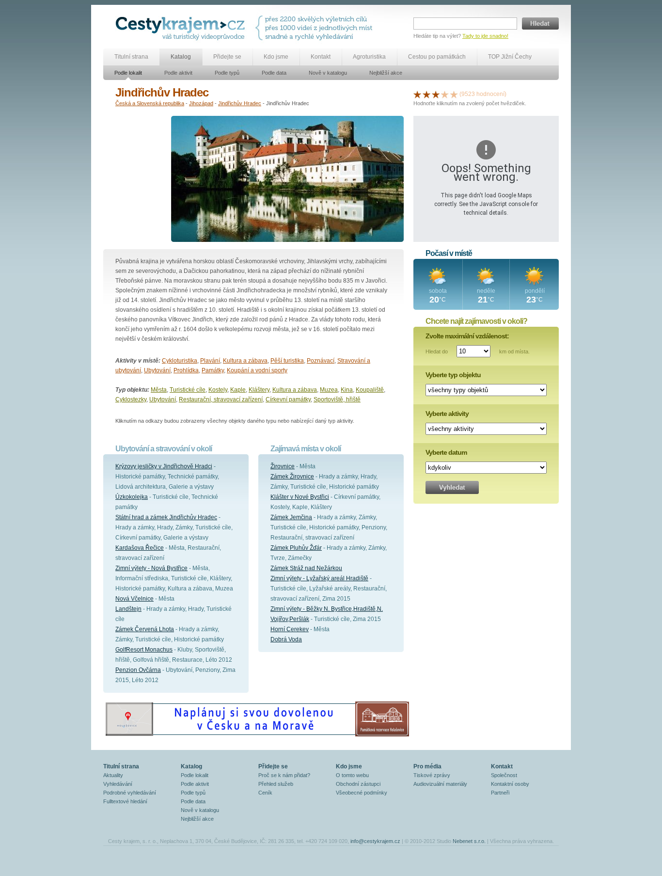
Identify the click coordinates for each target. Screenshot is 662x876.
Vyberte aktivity (447, 413)
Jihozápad (201, 103)
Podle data (274, 73)
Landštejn (128, 608)
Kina (347, 389)
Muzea (329, 389)
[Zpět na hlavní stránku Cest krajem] (182, 28)
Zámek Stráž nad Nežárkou (306, 568)
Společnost (504, 775)
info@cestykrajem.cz (375, 841)
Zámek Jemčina (291, 517)
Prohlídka (186, 370)
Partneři (500, 793)
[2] (426, 94)
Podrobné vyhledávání (129, 793)
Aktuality (113, 775)
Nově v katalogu (328, 73)
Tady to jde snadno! (485, 36)
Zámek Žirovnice (292, 476)
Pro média (427, 766)
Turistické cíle (187, 389)
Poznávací (320, 360)
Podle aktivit (178, 73)
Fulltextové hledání (125, 801)
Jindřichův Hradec (239, 103)
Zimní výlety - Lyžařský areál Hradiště (319, 578)
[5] (454, 94)
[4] (445, 94)
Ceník (265, 793)
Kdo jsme (276, 56)
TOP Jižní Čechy (510, 56)
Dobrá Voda (286, 639)
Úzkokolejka (131, 497)
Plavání (210, 360)
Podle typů (227, 73)
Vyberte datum (446, 452)
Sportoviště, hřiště (337, 399)
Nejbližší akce (385, 73)
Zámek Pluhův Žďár (296, 547)
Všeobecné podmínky (361, 793)
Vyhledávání (117, 784)
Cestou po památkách (437, 56)
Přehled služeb (275, 784)
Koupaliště (370, 389)
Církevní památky (288, 399)
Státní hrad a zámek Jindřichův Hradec (166, 517)
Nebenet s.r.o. (469, 841)
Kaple (238, 389)
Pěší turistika (287, 360)
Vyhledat (452, 487)
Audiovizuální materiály (440, 784)
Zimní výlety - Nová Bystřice (151, 568)
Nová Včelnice (134, 598)
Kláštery (259, 389)
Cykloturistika (179, 360)
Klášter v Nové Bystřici (299, 497)
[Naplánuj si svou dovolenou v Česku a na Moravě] (256, 736)
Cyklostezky (130, 399)
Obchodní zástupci (358, 784)
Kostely (217, 389)
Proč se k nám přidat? (284, 775)
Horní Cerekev (289, 629)
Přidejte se (227, 56)
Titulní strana (131, 56)
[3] (436, 94)
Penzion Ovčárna (138, 670)
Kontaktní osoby (510, 784)
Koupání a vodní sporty (257, 370)
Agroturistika (369, 56)
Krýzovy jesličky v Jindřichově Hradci (163, 466)
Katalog (181, 56)
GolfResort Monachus (144, 649)
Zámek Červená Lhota (144, 629)
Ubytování (157, 370)
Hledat (540, 23)
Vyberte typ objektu (453, 375)
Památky (213, 370)
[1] (417, 94)
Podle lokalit (128, 73)
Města (159, 389)
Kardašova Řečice (139, 547)
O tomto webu (352, 775)
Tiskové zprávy (431, 775)
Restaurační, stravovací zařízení (221, 399)
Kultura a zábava (245, 360)
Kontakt (321, 56)
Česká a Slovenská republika (149, 103)
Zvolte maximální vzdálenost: (467, 336)
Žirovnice (282, 466)
